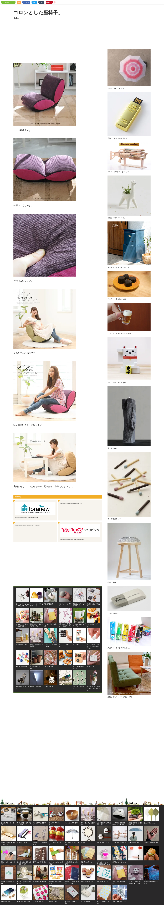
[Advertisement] (57, 41)
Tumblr (41, 2)
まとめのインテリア (8, 2)
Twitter (34, 2)
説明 (19, 2)
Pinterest (49, 2)
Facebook (26, 2)
